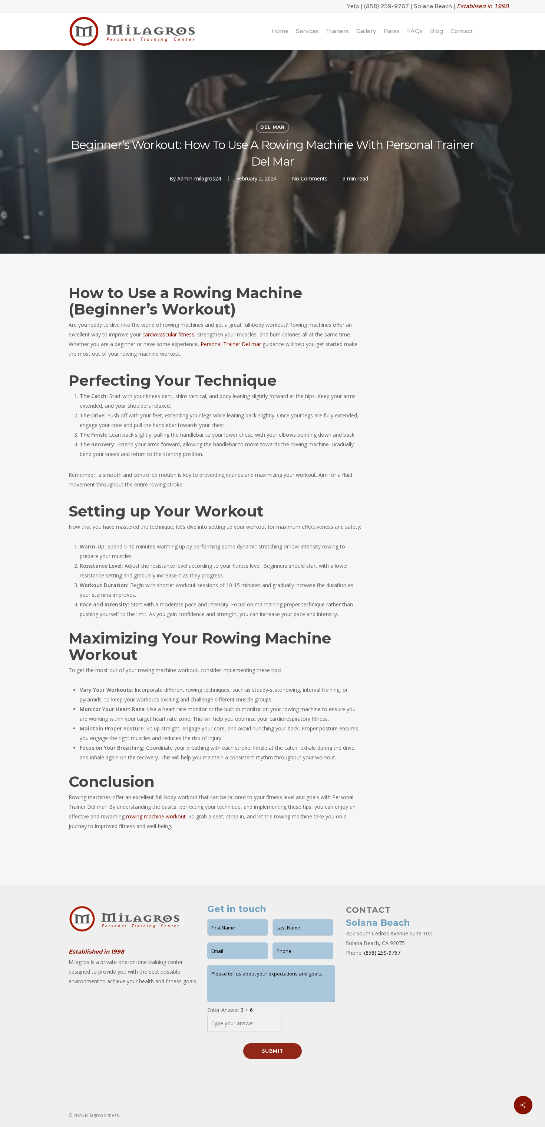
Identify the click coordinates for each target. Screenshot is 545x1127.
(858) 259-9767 (386, 6)
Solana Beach (433, 6)
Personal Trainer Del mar (231, 344)
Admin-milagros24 (199, 178)
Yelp (353, 6)
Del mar (272, 127)
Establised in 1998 (483, 6)
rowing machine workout (156, 816)
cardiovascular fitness (168, 334)
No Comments (309, 178)
